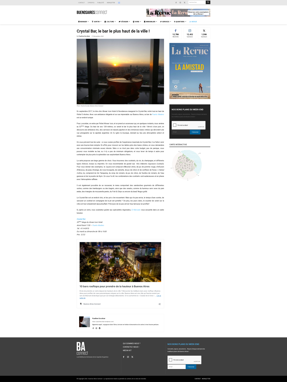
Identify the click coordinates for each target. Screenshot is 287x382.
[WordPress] (99, 328)
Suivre (190, 29)
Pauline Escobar (84, 36)
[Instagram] (180, 2)
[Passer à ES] (119, 2)
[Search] (208, 2)
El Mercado (136, 210)
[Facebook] (176, 2)
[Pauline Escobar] (84, 323)
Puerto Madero (158, 114)
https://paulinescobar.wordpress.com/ (103, 321)
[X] (184, 2)
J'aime (176, 29)
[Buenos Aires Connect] (109, 12)
